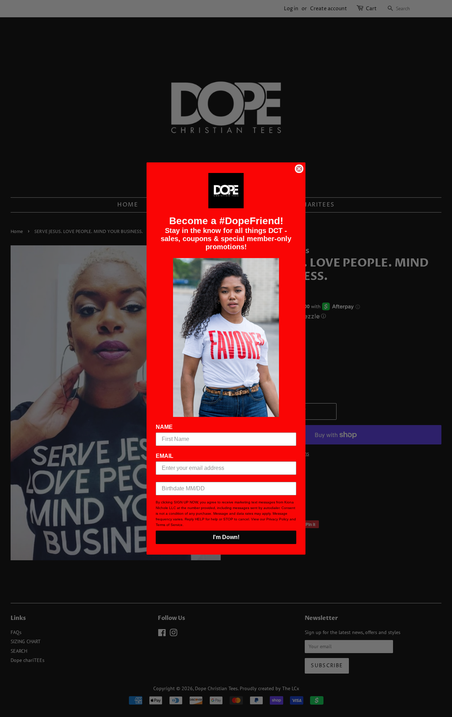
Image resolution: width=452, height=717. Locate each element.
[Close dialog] (299, 168)
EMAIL (164, 456)
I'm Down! (226, 537)
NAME (164, 427)
